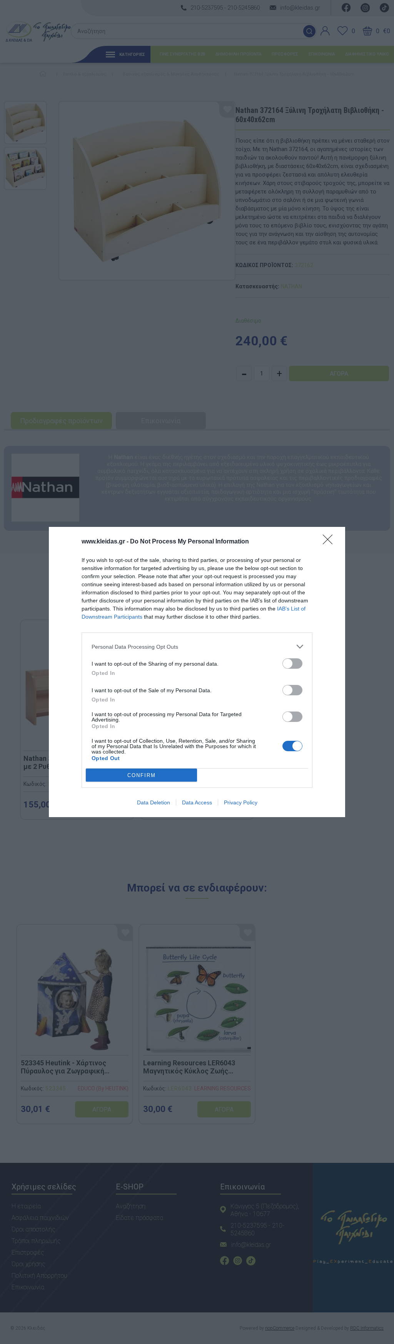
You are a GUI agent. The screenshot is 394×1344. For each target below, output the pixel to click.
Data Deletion (153, 802)
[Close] (330, 542)
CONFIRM (141, 775)
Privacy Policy (240, 802)
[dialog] (197, 672)
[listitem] (197, 647)
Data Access (197, 802)
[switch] (292, 663)
